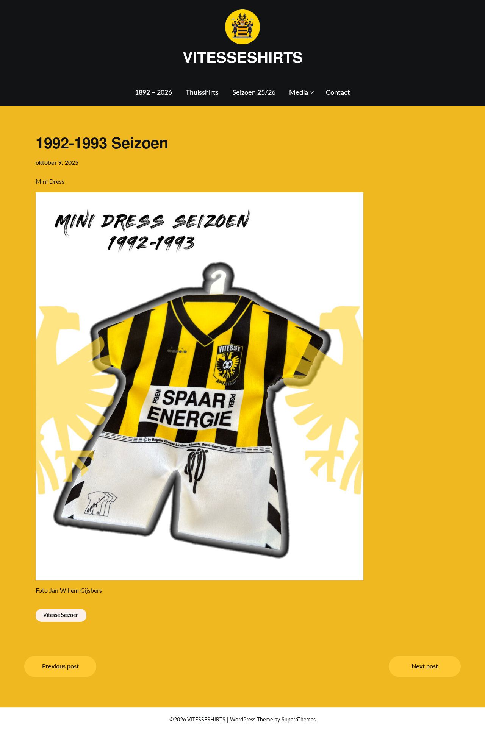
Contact (338, 92)
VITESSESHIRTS (243, 57)
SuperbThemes (299, 720)
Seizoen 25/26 (253, 92)
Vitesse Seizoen (61, 615)
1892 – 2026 (153, 92)
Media (298, 92)
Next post (424, 666)
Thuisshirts (202, 92)
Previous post (60, 666)
